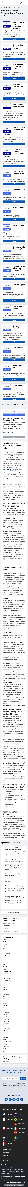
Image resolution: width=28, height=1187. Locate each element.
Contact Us (5, 1160)
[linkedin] (21, 1099)
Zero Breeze (6, 1023)
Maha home (6, 960)
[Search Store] (21, 3)
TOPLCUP (5, 987)
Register (23, 1078)
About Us (4, 1158)
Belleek (4, 939)
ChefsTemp (5, 1003)
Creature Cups (6, 1019)
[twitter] (17, 1099)
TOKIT (4, 1030)
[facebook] (6, 1099)
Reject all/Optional (10, 1185)
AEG (4, 962)
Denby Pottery (6, 953)
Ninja (4, 948)
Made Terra (5, 966)
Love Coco (5, 989)
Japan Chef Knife (7, 1041)
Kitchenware (7, 7)
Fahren (4, 982)
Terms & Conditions (7, 1155)
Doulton (5, 1007)
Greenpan (5, 985)
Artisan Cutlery (6, 991)
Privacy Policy (5, 1152)
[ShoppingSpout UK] (8, 2)
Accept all (20, 1185)
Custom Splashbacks (8, 980)
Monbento (5, 951)
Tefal (4, 1035)
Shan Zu (5, 1001)
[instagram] (14, 1099)
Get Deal (14, 39)
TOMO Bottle (6, 1021)
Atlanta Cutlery (6, 1046)
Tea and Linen (6, 957)
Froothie (5, 944)
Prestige (5, 955)
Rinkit (4, 946)
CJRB (4, 1048)
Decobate (5, 1010)
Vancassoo (5, 1005)
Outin (4, 996)
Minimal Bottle (6, 1037)
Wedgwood (5, 973)
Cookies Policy (5, 1173)
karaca (4, 998)
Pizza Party (5, 1032)
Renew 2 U (5, 1039)
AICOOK (5, 1016)
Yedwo (4, 964)
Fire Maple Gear (7, 1012)
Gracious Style (6, 1026)
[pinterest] (10, 1099)
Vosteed (5, 1014)
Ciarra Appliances (7, 971)
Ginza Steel (5, 1044)
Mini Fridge (5, 941)
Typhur (4, 1051)
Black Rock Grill (6, 978)
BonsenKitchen (6, 1028)
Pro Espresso (6, 976)
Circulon (5, 969)
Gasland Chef (6, 994)
